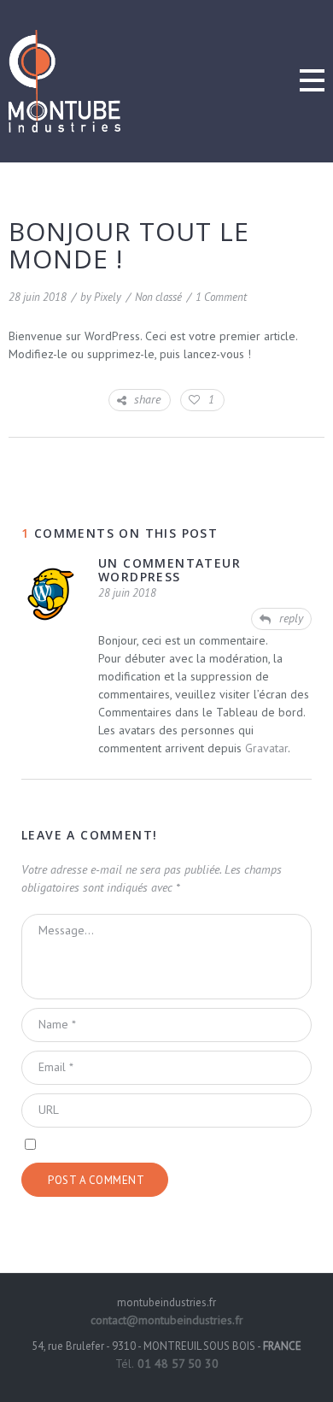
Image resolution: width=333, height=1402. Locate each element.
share (147, 399)
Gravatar (266, 748)
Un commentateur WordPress (169, 570)
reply (291, 618)
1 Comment (221, 297)
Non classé (158, 297)
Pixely (107, 297)
